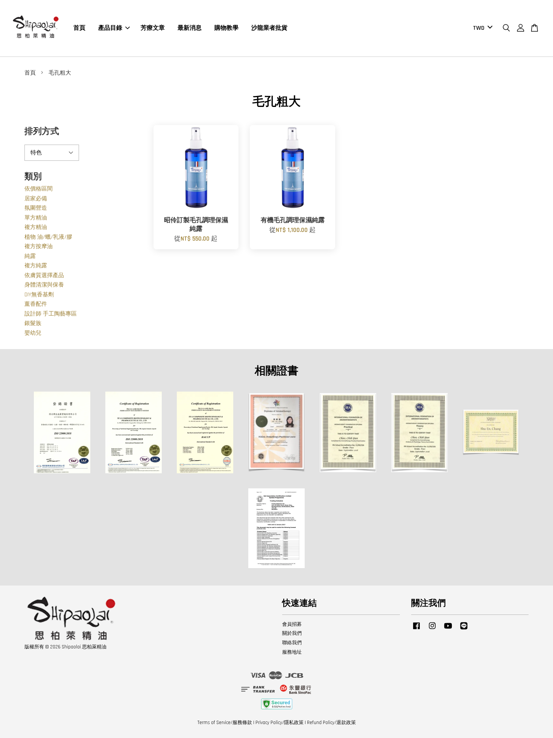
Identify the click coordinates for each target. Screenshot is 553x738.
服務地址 (292, 652)
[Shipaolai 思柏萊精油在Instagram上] (432, 630)
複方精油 (35, 227)
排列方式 (41, 131)
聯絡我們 (292, 643)
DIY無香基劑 (39, 294)
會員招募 (292, 624)
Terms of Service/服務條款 (225, 723)
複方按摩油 (38, 246)
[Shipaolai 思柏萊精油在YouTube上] (448, 630)
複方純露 (35, 265)
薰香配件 (35, 304)
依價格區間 (38, 188)
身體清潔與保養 (44, 284)
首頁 (79, 28)
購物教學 (226, 28)
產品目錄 (110, 28)
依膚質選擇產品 (44, 275)
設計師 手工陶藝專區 (50, 313)
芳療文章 (153, 28)
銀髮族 (32, 323)
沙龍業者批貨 (269, 28)
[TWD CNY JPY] (481, 28)
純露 (30, 256)
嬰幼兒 (32, 333)
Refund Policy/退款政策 (331, 723)
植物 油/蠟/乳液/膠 (48, 237)
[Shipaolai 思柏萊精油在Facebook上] (416, 630)
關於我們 (292, 633)
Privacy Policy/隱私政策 (279, 723)
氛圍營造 (35, 208)
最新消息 (190, 28)
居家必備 (35, 198)
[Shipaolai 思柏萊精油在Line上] (464, 630)
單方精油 (35, 217)
